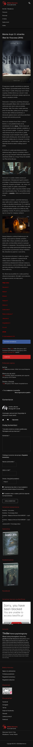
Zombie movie (16, 645)
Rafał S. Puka (12, 732)
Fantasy (20, 647)
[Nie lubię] (7, 420)
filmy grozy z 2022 (9, 383)
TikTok (4, 707)
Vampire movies (26, 644)
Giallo (20, 652)
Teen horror (12, 650)
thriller (15, 348)
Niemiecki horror (17, 650)
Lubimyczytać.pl (7, 716)
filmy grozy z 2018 (7, 377)
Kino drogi (7, 657)
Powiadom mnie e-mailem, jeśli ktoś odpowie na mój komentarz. (15, 494)
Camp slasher (15, 654)
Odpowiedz (15, 420)
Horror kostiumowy (19, 644)
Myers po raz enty (8, 373)
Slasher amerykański (16, 375)
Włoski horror (7, 652)
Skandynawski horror (10, 647)
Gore (10, 640)
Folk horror (7, 650)
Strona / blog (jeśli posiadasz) (10, 478)
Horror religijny (5, 640)
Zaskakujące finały (25, 647)
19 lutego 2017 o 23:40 (14, 408)
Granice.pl (5, 719)
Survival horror (15, 640)
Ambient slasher (22, 656)
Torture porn (4, 649)
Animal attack (22, 645)
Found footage (24, 652)
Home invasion (15, 649)
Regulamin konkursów (8, 680)
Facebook (5, 702)
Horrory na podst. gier (14, 652)
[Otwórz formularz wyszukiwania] (29, 3)
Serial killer (10, 638)
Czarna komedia (9, 642)
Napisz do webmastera (8, 671)
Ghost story (6, 637)
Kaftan (4, 367)
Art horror (23, 654)
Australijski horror (21, 649)
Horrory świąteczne (8, 654)
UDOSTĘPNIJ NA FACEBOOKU (10, 341)
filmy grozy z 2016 (21, 350)
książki (6, 656)
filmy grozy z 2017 (21, 348)
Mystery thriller (5, 645)
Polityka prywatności (8, 674)
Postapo (19, 654)
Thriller (6, 633)
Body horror (16, 647)
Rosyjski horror (23, 650)
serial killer (7, 375)
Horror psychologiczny (18, 634)
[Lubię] (3, 420)
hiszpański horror (23, 383)
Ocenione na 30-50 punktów (9, 350)
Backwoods (16, 656)
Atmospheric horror (17, 636)
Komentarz (5, 435)
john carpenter (25, 375)
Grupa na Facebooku (8, 710)
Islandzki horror (11, 656)
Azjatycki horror (21, 640)
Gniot (15, 644)
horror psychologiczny (24, 369)
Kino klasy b (9, 649)
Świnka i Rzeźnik (8, 381)
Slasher (14, 377)
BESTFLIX (11, 624)
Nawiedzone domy (18, 638)
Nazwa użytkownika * (8, 461)
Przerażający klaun (13, 513)
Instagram (5, 705)
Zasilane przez (5, 624)
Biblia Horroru (12, 3)
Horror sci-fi (26, 638)
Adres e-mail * (6, 470)
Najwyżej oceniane (9, 369)
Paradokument (20, 642)
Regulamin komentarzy (8, 677)
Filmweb (4, 713)
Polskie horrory (11, 645)
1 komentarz (7, 356)
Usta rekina (11, 510)
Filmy (9, 348)
